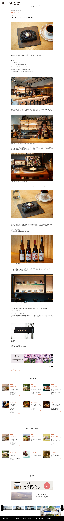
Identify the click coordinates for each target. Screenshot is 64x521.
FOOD (6, 6)
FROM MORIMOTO (21, 6)
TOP (11, 10)
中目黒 (12, 369)
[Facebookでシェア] (52, 366)
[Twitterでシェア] (51, 366)
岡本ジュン (17, 369)
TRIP (12, 6)
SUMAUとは (8, 518)
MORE (32, 421)
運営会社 (13, 518)
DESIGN (2, 6)
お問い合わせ (18, 518)
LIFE (9, 6)
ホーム (3, 518)
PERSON (15, 6)
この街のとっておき (19, 10)
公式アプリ (24, 518)
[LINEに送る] (49, 366)
